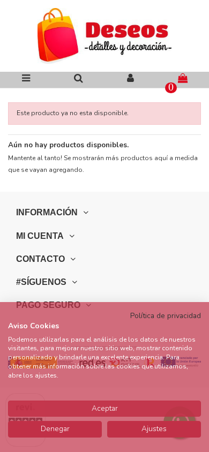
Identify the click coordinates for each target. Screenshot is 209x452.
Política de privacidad (165, 316)
